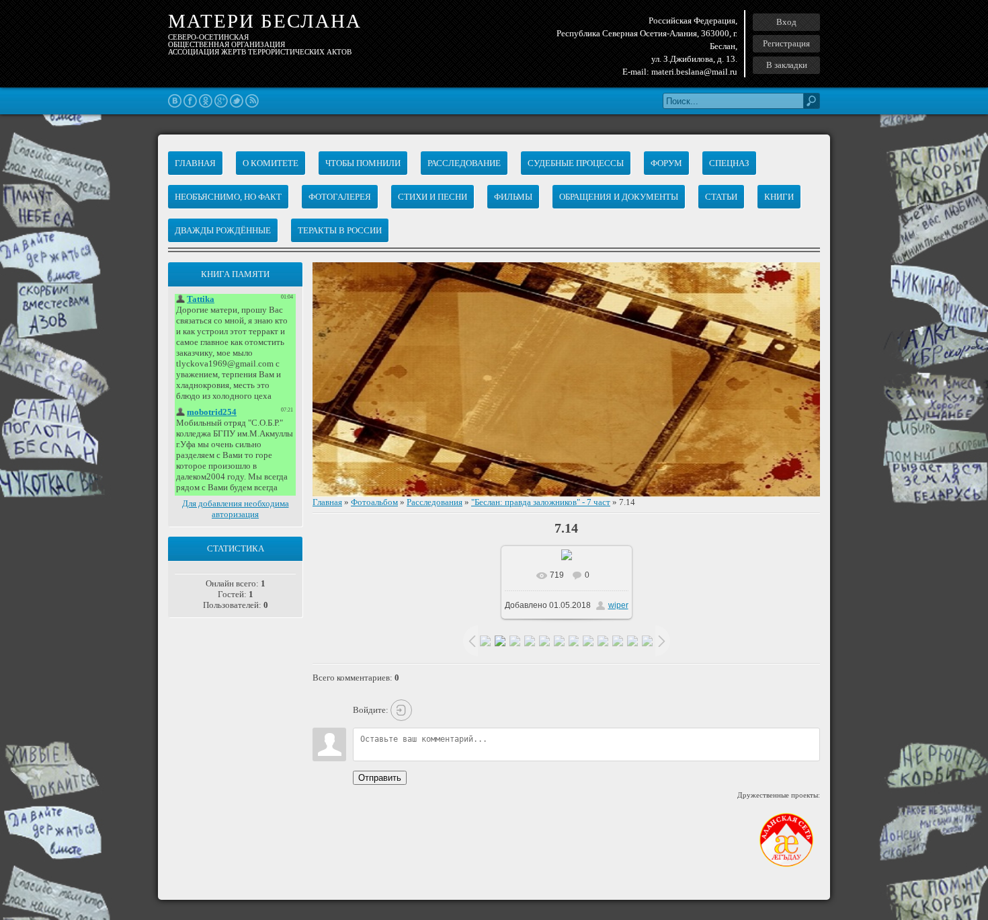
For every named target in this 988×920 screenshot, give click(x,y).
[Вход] (401, 710)
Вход (786, 22)
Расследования (434, 502)
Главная (327, 502)
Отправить (379, 778)
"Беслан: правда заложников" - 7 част (540, 502)
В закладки (786, 65)
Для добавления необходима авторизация (235, 508)
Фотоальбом (374, 502)
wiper (618, 605)
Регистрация (786, 43)
